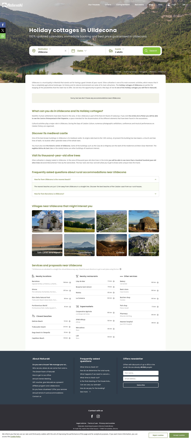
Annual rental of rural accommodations (47, 393)
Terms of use (93, 423)
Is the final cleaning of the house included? (95, 381)
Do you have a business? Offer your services (49, 389)
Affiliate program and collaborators (46, 386)
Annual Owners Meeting (41, 379)
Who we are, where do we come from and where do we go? (50, 368)
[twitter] (3, 30)
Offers (108, 4)
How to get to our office (41, 375)
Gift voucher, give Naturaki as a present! (47, 382)
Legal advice (81, 423)
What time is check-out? (90, 378)
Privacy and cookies (107, 423)
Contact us (36, 396)
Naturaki (118, 72)
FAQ (160, 4)
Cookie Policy (15, 436)
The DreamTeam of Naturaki (43, 372)
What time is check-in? (89, 367)
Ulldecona (162, 72)
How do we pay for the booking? (92, 388)
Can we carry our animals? (90, 385)
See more (84, 392)
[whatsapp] (3, 36)
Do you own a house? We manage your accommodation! (50, 364)
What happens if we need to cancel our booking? (95, 374)
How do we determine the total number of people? (95, 370)
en (184, 4)
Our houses (94, 4)
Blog (151, 4)
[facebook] (3, 25)
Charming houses (130, 72)
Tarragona (143, 72)
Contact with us (95, 410)
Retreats (139, 4)
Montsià (152, 72)
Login (174, 4)
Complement (123, 4)
